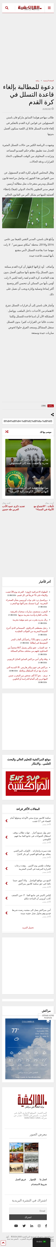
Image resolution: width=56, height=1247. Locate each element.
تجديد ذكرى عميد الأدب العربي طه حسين (13, 508)
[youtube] (16, 1226)
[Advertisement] (28, 46)
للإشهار (33, 1179)
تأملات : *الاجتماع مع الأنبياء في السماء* (44, 508)
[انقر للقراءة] (28, 453)
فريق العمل (20, 1179)
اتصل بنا (43, 1179)
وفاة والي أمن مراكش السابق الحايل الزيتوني (27, 659)
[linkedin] (31, 1226)
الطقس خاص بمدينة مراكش (28, 1072)
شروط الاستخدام (39, 1184)
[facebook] (46, 1226)
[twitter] (24, 1226)
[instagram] (39, 1226)
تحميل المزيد (28, 927)
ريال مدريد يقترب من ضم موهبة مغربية (30, 619)
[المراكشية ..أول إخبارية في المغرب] (28, 10)
